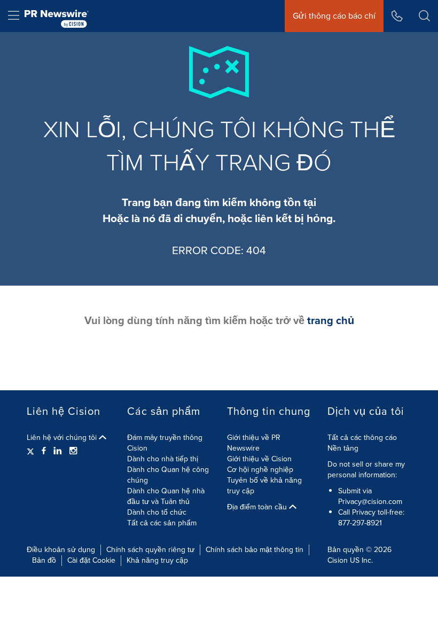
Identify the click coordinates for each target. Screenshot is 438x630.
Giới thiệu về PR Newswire (253, 443)
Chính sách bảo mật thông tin (254, 549)
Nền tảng (342, 448)
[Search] (424, 16)
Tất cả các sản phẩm (162, 523)
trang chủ (330, 320)
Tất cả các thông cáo (362, 437)
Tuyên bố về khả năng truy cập (264, 486)
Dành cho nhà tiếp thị (162, 458)
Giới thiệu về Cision (259, 458)
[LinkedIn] (58, 451)
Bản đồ (44, 560)
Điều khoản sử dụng (61, 549)
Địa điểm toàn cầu (258, 507)
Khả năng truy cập (157, 560)
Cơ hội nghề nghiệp (260, 469)
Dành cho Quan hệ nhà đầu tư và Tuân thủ (166, 496)
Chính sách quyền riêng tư (150, 549)
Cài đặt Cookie (91, 560)
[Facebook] (44, 451)
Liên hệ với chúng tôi (63, 437)
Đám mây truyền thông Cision (164, 443)
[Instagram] (73, 451)
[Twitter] (32, 451)
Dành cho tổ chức (156, 512)
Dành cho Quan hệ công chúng (168, 475)
